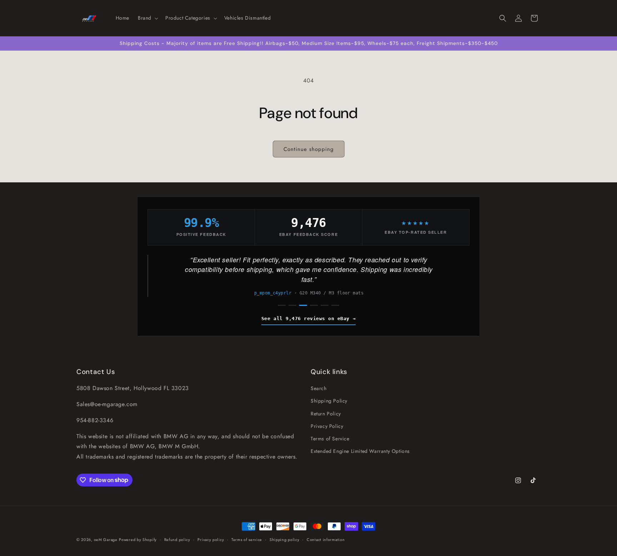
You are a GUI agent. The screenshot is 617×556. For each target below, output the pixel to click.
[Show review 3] (303, 305)
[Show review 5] (324, 305)
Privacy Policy (327, 425)
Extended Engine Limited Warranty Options (360, 451)
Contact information (326, 539)
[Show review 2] (292, 305)
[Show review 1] (282, 305)
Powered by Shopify (138, 539)
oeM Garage (105, 539)
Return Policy (326, 413)
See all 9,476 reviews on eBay (305, 318)
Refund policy (177, 539)
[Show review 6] (335, 305)
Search (319, 388)
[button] (147, 17)
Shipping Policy (329, 400)
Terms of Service (330, 438)
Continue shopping (309, 149)
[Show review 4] (314, 305)
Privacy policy (210, 539)
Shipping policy (285, 539)
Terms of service (246, 539)
